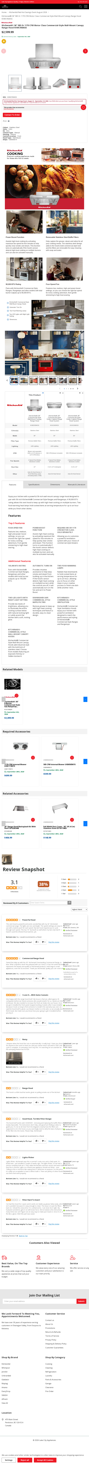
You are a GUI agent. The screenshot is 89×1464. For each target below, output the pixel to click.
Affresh (5, 1399)
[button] (14, 1058)
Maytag (5, 1383)
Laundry (48, 1375)
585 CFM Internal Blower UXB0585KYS (59, 764)
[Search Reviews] (69, 903)
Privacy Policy (50, 1340)
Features (12, 484)
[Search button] (80, 6)
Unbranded (6, 1375)
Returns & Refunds (53, 1332)
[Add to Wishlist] (83, 107)
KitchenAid (6, 1364)
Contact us (49, 1320)
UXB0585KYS (47, 767)
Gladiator (5, 1379)
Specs (34, 484)
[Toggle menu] (85, 6)
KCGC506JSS (8, 709)
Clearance (49, 1387)
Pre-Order (49, 1391)
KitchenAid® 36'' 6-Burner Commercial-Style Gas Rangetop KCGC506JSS (12, 704)
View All (5, 1403)
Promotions (50, 1328)
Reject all (25, 1460)
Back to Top (23, 1236)
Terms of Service (52, 1336)
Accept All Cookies (45, 1460)
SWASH (5, 1395)
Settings (8, 1460)
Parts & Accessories (53, 1379)
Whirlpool (6, 1368)
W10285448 (8, 831)
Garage (48, 1383)
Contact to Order (12, 115)
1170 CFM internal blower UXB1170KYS (15, 765)
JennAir (5, 1372)
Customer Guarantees (54, 1347)
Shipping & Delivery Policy (55, 1344)
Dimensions (55, 484)
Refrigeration (50, 1372)
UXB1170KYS (8, 769)
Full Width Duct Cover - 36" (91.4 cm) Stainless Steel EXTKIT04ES (59, 827)
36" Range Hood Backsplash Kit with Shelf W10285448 (20, 827)
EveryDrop (6, 1391)
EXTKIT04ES (47, 831)
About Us (49, 1324)
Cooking (48, 1364)
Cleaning (49, 1368)
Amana (4, 1387)
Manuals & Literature (76, 484)
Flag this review (53, 942)
